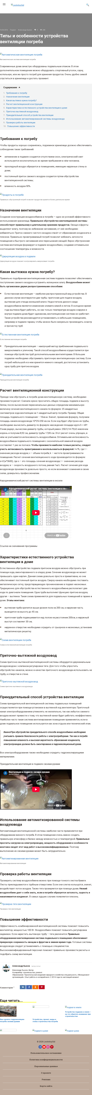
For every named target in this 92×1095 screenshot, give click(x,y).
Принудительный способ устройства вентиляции (29, 115)
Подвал (13, 30)
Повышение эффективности (21, 126)
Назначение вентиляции (18, 96)
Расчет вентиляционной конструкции (24, 104)
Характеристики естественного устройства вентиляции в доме (36, 108)
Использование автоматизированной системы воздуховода (35, 119)
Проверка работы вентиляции (20, 122)
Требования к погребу (16, 93)
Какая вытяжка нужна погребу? (21, 100)
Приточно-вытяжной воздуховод (22, 111)
